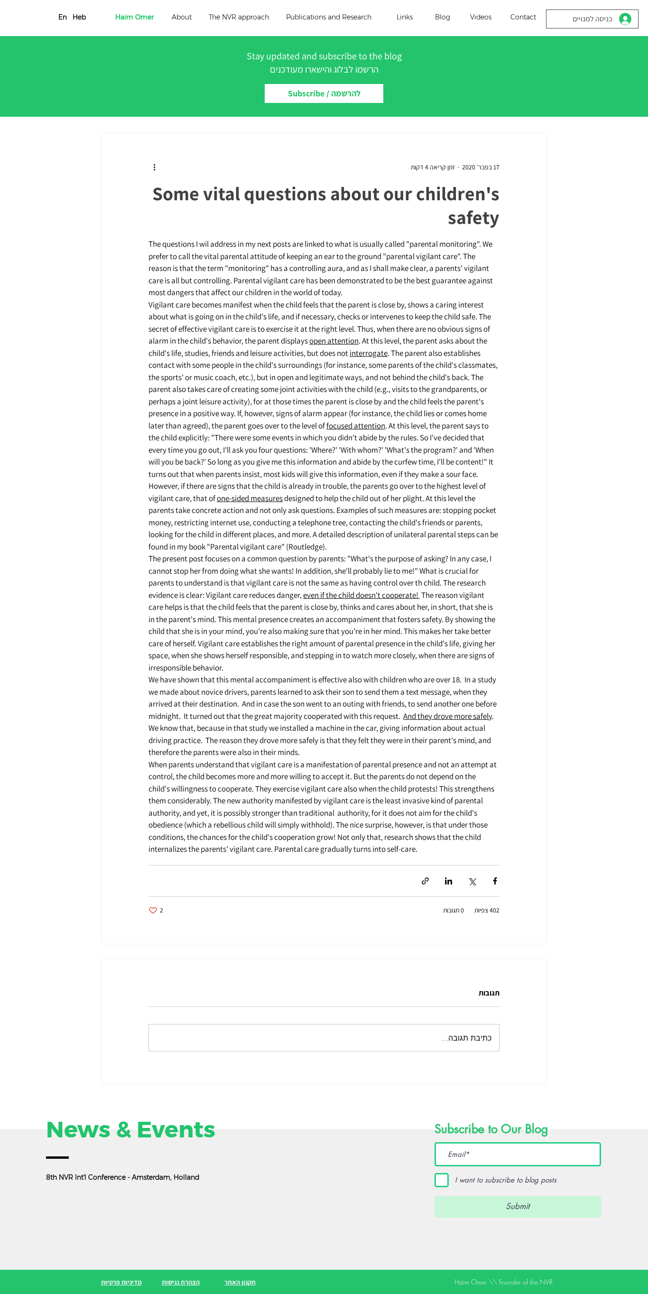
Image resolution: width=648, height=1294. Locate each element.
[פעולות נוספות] (154, 167)
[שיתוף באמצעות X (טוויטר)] (471, 880)
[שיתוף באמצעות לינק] (425, 880)
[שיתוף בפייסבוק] (495, 880)
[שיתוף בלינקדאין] (448, 880)
